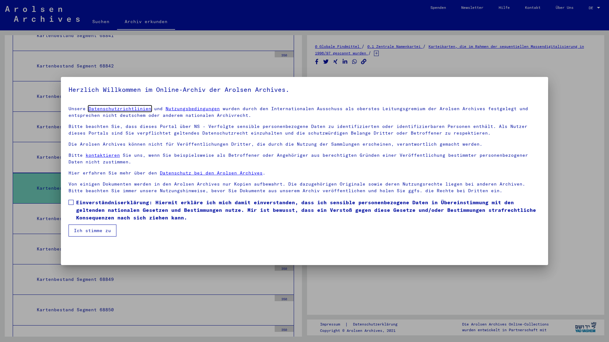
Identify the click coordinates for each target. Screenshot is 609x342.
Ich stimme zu (92, 230)
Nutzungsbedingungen (193, 108)
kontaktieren (103, 155)
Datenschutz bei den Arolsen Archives (211, 173)
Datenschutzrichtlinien (119, 108)
